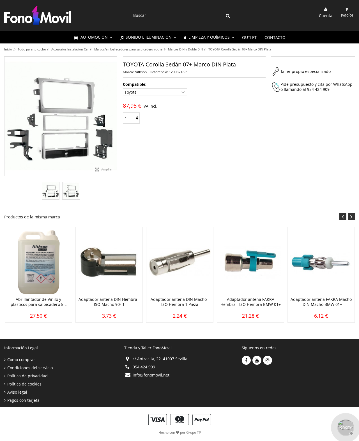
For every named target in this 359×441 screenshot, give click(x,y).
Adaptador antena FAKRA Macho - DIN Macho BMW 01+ (321, 302)
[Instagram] (267, 360)
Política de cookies (24, 384)
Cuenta (325, 15)
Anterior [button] (7, 116)
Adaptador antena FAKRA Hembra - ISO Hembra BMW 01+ (250, 302)
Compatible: (135, 84)
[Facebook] (246, 360)
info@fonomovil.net (151, 375)
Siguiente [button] (114, 116)
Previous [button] (342, 216)
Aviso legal (17, 392)
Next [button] (351, 216)
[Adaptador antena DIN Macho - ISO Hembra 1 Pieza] (180, 262)
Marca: (128, 72)
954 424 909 (318, 89)
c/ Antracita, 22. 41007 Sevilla (160, 358)
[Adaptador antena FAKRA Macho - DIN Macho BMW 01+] (321, 262)
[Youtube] (256, 360)
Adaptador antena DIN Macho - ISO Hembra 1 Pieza (180, 302)
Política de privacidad (27, 375)
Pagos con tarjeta (23, 400)
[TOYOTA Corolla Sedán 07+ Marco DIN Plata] (50, 190)
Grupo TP (193, 432)
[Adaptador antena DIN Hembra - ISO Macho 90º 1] (109, 262)
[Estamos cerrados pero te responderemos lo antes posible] (345, 427)
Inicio (8, 49)
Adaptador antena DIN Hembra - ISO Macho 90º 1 (109, 302)
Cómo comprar (21, 359)
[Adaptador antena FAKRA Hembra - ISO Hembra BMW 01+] (250, 262)
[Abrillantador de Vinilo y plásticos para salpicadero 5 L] (38, 262)
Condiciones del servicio (30, 367)
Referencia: (159, 72)
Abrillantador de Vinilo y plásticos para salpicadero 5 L (38, 302)
